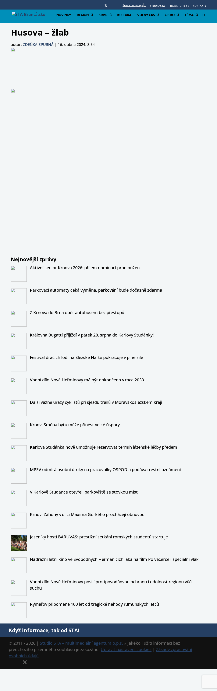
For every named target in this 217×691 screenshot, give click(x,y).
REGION (83, 15)
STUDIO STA (157, 6)
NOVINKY (63, 15)
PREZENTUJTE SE (179, 6)
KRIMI (103, 15)
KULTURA (124, 15)
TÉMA (189, 15)
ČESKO (170, 15)
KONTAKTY (199, 6)
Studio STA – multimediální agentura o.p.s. (81, 643)
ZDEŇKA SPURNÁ (38, 44)
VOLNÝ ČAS (146, 15)
